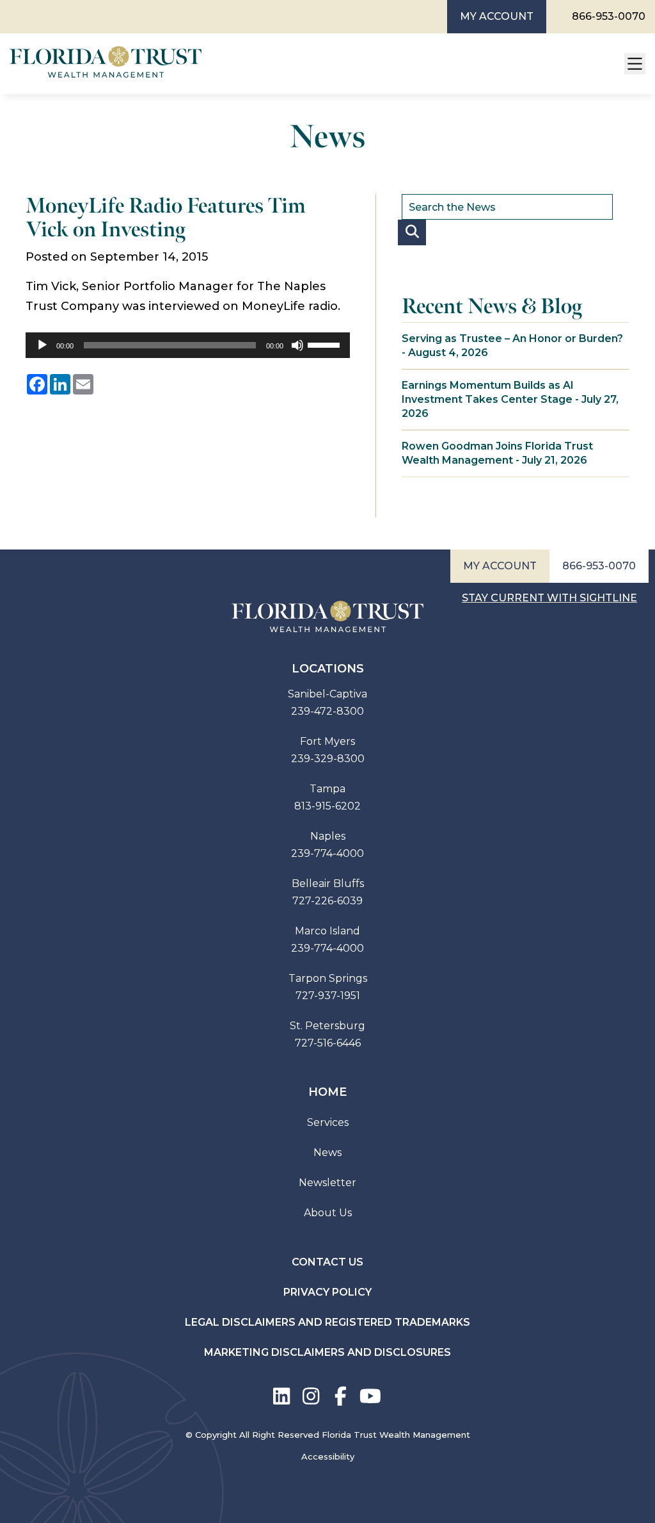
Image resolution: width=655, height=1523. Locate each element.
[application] (188, 345)
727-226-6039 (327, 901)
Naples (327, 836)
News (327, 1152)
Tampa (327, 789)
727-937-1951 (328, 996)
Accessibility (327, 1456)
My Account (496, 16)
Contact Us (327, 1262)
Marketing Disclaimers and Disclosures (327, 1352)
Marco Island (327, 931)
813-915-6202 (327, 806)
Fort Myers (327, 741)
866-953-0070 (608, 16)
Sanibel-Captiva (327, 694)
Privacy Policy (327, 1292)
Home (327, 1092)
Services (328, 1122)
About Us (328, 1213)
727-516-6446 (328, 1043)
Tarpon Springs (327, 978)
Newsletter (327, 1183)
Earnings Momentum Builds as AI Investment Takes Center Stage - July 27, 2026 (510, 399)
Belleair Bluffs (328, 883)
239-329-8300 (328, 759)
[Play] (42, 345)
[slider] (325, 343)
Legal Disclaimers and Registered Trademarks (327, 1322)
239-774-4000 (327, 853)
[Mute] (297, 345)
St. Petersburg (327, 1026)
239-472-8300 (327, 711)
